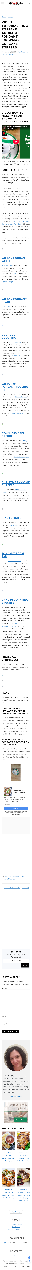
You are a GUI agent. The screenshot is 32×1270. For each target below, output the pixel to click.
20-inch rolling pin (17, 413)
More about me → (16, 1096)
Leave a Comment (8, 54)
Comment (6, 988)
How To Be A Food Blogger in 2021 (16, 888)
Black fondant (7, 306)
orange (10, 282)
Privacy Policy (16, 1224)
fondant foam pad (14, 561)
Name (4, 1016)
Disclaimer (16, 1227)
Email (4, 1024)
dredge (25, 440)
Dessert (10, 17)
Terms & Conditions (16, 1229)
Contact (16, 1255)
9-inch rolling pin (21, 397)
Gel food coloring (17, 356)
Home (4, 17)
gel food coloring (15, 342)
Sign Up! (6, 1242)
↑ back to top (16, 1212)
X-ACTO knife (13, 525)
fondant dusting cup (21, 457)
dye (15, 273)
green (5, 282)
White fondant (7, 265)
